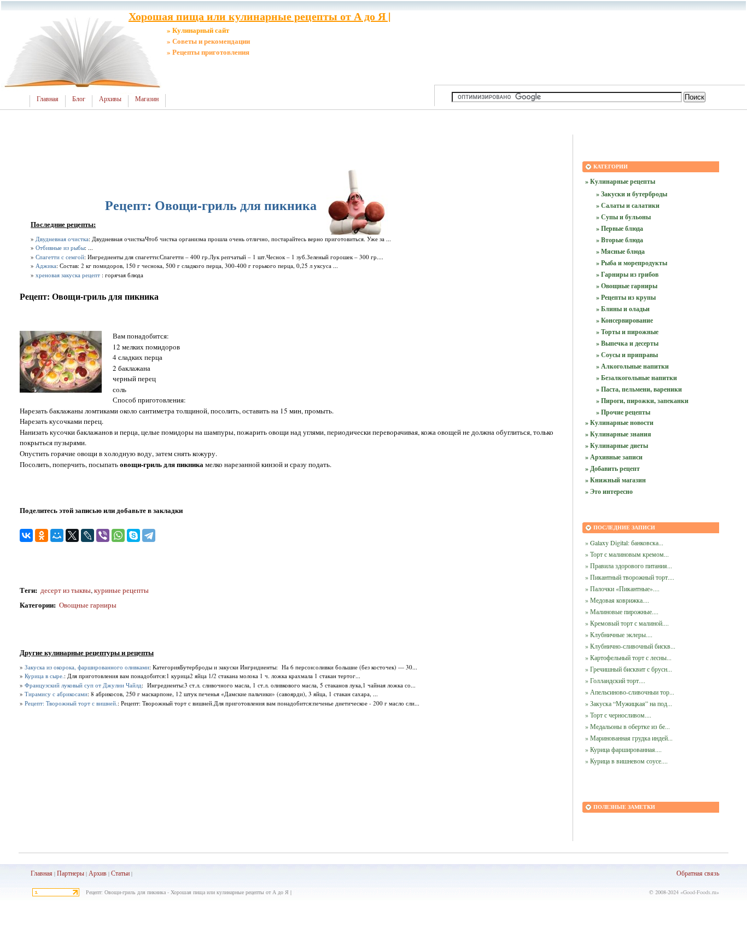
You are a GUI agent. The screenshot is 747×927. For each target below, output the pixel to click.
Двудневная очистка (62, 239)
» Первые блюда (619, 228)
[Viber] (102, 535)
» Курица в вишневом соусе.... (626, 760)
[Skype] (133, 535)
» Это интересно (609, 491)
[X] (72, 535)
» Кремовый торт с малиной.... (627, 623)
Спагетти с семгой (60, 257)
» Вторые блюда (619, 239)
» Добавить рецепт (612, 468)
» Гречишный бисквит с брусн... (628, 668)
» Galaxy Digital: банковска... (624, 542)
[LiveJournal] (87, 535)
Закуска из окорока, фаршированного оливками (87, 667)
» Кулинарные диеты (616, 445)
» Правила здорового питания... (628, 565)
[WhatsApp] (118, 535)
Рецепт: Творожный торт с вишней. (71, 703)
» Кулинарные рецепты (620, 181)
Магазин (147, 99)
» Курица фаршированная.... (623, 749)
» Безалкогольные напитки (636, 377)
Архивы (110, 99)
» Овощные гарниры (626, 285)
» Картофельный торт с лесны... (628, 657)
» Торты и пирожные (627, 331)
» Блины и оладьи (623, 308)
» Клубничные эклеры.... (618, 634)
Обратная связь (697, 872)
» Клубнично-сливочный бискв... (630, 646)
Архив (98, 872)
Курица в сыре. (44, 676)
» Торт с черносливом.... (618, 714)
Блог (78, 99)
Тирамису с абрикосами (56, 694)
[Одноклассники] (41, 535)
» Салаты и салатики (628, 205)
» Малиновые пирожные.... (621, 611)
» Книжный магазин (615, 480)
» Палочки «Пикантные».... (622, 588)
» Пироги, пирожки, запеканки (642, 400)
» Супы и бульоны (623, 216)
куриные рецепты (121, 590)
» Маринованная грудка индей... (629, 737)
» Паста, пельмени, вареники (639, 389)
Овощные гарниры (87, 605)
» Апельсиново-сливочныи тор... (629, 691)
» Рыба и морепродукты (631, 262)
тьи (125, 872)
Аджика (46, 265)
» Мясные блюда (620, 251)
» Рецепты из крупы (626, 297)
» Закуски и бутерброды (631, 194)
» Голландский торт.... (615, 680)
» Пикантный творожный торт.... (629, 577)
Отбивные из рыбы (60, 247)
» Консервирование (624, 320)
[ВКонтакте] (26, 535)
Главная (48, 99)
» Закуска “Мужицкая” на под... (628, 703)
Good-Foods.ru (699, 892)
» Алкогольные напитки (632, 366)
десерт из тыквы (65, 590)
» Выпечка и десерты (627, 343)
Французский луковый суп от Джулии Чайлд (83, 685)
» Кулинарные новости (619, 422)
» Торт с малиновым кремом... (627, 554)
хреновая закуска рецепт (68, 275)
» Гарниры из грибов (627, 274)
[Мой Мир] (56, 535)
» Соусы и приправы (627, 354)
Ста (116, 872)
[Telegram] (148, 535)
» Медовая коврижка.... (617, 600)
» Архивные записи (614, 457)
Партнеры (70, 872)
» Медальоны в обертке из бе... (627, 726)
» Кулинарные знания (618, 434)
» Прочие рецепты (623, 412)
